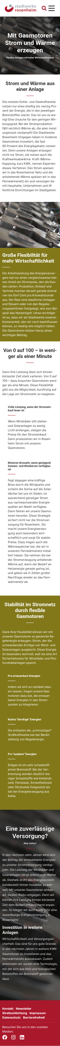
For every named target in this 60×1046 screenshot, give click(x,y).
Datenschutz (11, 1017)
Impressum (38, 1013)
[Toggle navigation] (51, 8)
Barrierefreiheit (34, 1017)
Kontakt (7, 1008)
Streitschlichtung (14, 1013)
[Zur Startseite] (20, 8)
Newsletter (23, 1008)
